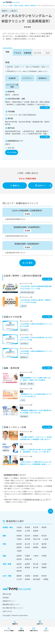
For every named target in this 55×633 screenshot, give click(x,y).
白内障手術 (24, 343)
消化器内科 (24, 330)
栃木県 (27, 535)
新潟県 (19, 544)
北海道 (5, 527)
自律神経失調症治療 (27, 292)
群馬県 (35, 535)
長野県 (19, 547)
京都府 (27, 556)
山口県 (19, 567)
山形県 (27, 530)
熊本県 (44, 576)
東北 (11, 527)
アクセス (17, 53)
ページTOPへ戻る (50, 511)
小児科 (22, 400)
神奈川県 (36, 539)
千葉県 (19, 539)
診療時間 (27, 53)
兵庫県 (44, 556)
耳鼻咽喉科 (24, 416)
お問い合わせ (7, 611)
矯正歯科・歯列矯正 (27, 384)
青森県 (27, 527)
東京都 (27, 539)
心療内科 (23, 306)
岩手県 (35, 527)
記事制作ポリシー (9, 601)
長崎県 (35, 576)
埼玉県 (44, 535)
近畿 (4, 556)
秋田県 (19, 530)
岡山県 (35, 564)
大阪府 (35, 556)
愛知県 (44, 547)
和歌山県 (28, 559)
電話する (16, 185)
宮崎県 (27, 579)
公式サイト (41, 185)
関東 (4, 535)
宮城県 (44, 527)
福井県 (44, 544)
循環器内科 (24, 357)
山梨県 (45, 539)
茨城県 (19, 535)
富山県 (27, 544)
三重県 (19, 551)
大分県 (19, 579)
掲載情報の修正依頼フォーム (35, 499)
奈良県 (19, 559)
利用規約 (6, 597)
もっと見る (45, 107)
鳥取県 (19, 564)
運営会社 (6, 594)
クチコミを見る (11, 152)
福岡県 (19, 576)
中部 (4, 544)
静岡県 (35, 547)
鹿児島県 (36, 579)
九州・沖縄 (7, 576)
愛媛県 (44, 567)
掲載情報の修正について (11, 604)
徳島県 (27, 567)
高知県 (19, 571)
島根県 (27, 564)
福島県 (35, 530)
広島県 (44, 564)
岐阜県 (27, 547)
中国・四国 (7, 564)
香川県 (35, 567)
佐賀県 (27, 576)
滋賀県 (19, 556)
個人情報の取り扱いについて (13, 608)
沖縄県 (45, 579)
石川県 (35, 544)
